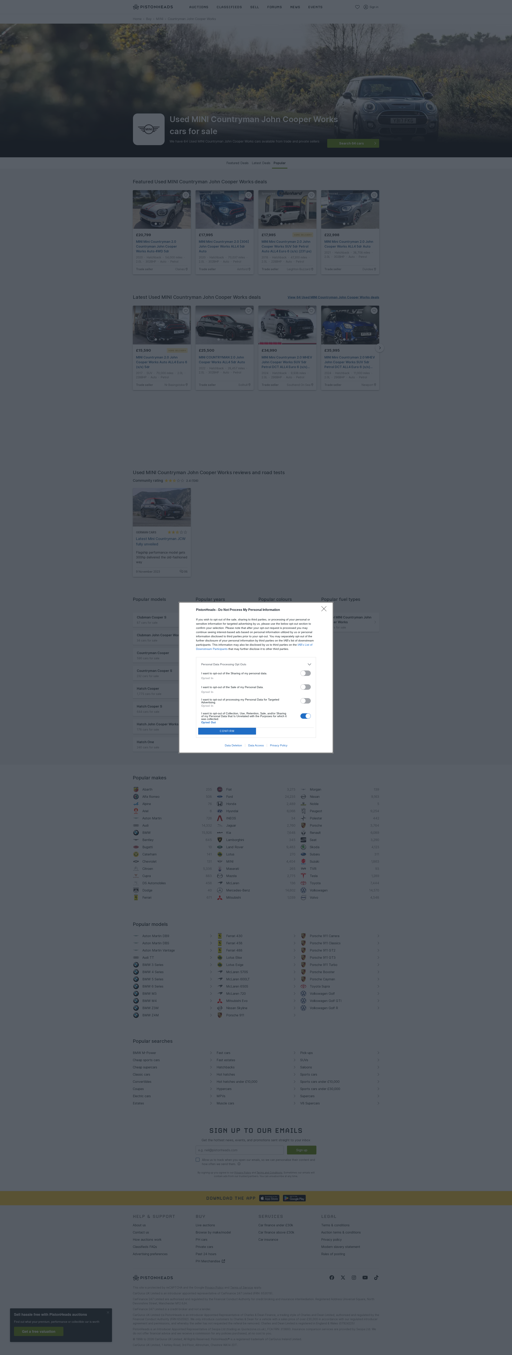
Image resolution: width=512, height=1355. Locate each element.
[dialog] (256, 677)
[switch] (305, 673)
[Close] (325, 610)
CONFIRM (227, 731)
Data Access (256, 745)
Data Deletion (233, 745)
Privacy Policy (278, 745)
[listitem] (256, 664)
